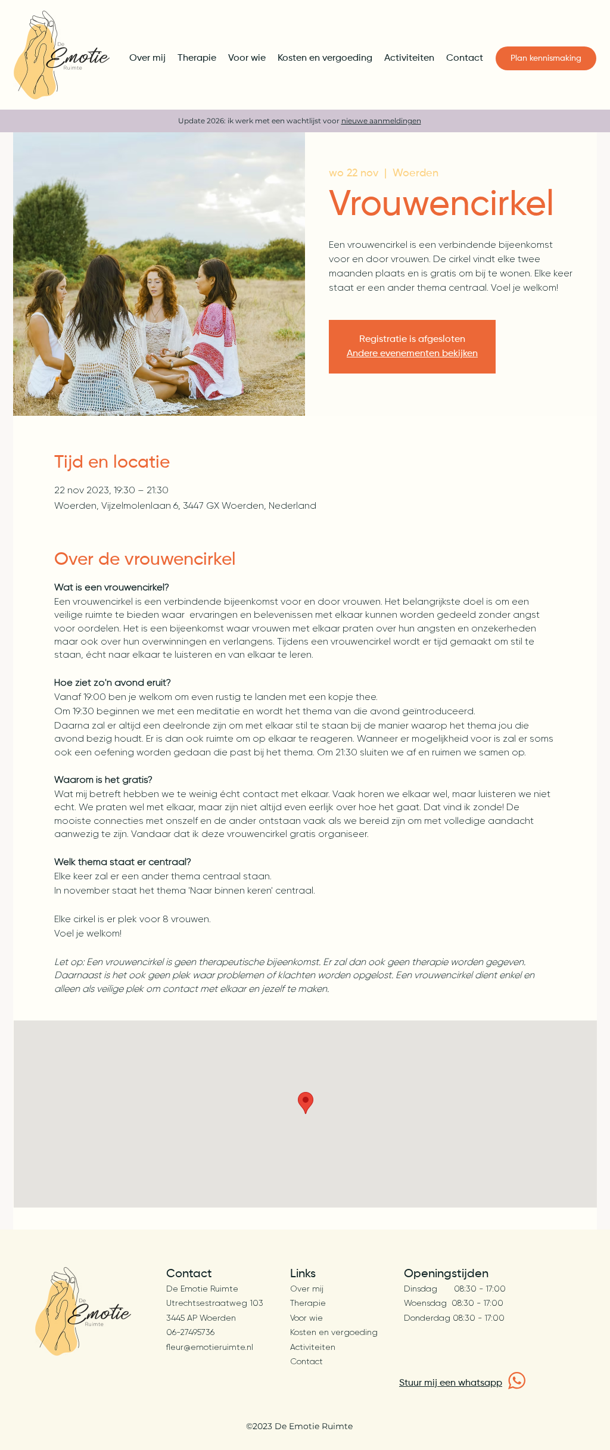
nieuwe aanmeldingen (381, 120)
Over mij (306, 1288)
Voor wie (306, 1318)
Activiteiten (312, 1347)
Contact (306, 1361)
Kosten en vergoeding (334, 1332)
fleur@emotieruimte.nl (209, 1347)
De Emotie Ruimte (202, 1288)
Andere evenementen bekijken (412, 354)
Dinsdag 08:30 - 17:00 (455, 1288)
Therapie (308, 1303)
